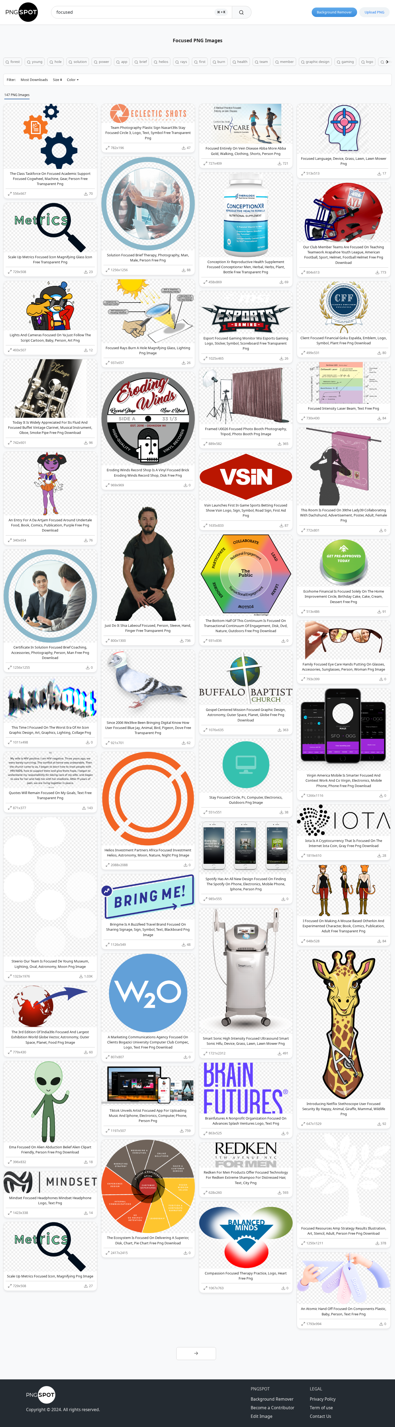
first (202, 61)
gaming (347, 61)
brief (143, 61)
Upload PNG (374, 12)
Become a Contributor (272, 1408)
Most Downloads (34, 79)
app (123, 61)
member (286, 61)
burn (221, 61)
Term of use (321, 1408)
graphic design (317, 61)
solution (80, 61)
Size (56, 79)
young (36, 61)
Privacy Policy (323, 1399)
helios (163, 61)
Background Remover (334, 12)
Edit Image (261, 1416)
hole (58, 61)
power (103, 61)
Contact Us (320, 1416)
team (263, 61)
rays (183, 61)
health (241, 61)
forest (15, 61)
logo (369, 61)
